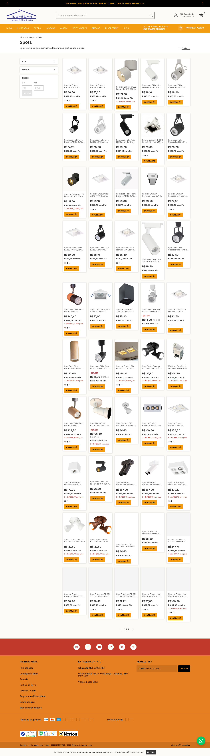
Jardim (63, 28)
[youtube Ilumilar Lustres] (99, 647)
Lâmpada (50, 28)
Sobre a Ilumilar (27, 702)
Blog (126, 28)
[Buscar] (150, 15)
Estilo (37, 28)
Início (9, 28)
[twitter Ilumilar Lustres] (122, 647)
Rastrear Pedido (28, 690)
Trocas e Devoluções (31, 707)
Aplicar (27, 93)
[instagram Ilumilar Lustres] (76, 647)
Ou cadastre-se (187, 16)
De (23, 83)
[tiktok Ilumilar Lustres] (111, 647)
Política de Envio (28, 685)
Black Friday (111, 28)
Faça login (189, 14)
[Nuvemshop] (180, 745)
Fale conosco (27, 668)
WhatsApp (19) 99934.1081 (91, 668)
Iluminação (23, 28)
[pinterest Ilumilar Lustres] (133, 647)
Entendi (151, 752)
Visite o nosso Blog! (88, 682)
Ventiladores (80, 28)
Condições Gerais (29, 673)
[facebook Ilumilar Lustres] (88, 647)
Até (35, 83)
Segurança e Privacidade (33, 696)
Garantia (24, 679)
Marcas (96, 28)
